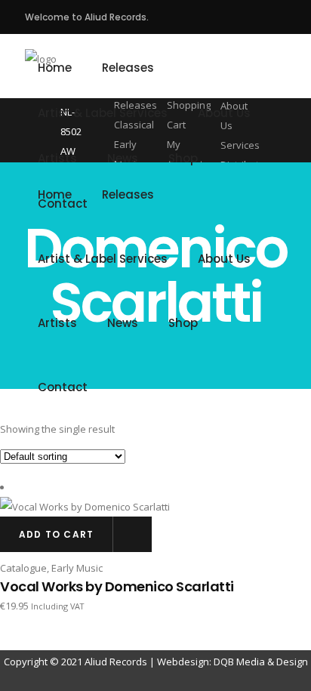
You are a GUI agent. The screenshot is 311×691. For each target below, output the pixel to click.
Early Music (77, 568)
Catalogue (23, 568)
